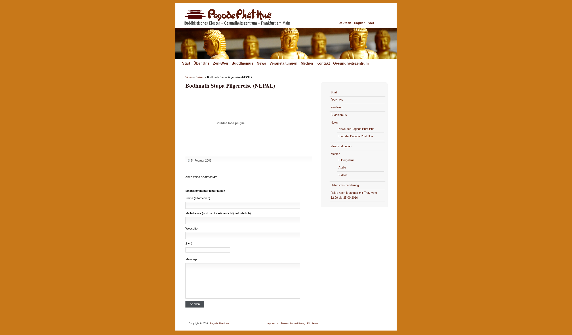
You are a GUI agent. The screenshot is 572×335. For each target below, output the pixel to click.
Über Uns (201, 63)
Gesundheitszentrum (351, 63)
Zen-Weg (220, 63)
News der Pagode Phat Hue (356, 129)
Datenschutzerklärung (345, 185)
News (261, 63)
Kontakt (323, 63)
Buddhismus (242, 63)
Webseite (191, 228)
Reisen (200, 77)
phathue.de (241, 21)
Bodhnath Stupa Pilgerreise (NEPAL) (230, 85)
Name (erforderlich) (197, 198)
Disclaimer (313, 323)
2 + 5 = (190, 243)
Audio (342, 167)
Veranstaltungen (283, 63)
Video (189, 77)
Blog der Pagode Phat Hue (356, 136)
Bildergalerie (346, 160)
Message (191, 259)
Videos (343, 175)
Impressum (273, 323)
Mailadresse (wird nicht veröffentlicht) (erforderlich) (218, 213)
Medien (307, 63)
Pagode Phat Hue (219, 323)
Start (186, 63)
